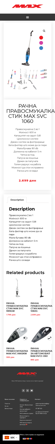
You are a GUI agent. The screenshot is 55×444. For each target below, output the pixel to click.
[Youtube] (31, 390)
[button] (27, 17)
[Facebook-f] (23, 390)
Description (17, 200)
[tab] (17, 200)
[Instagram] (27, 390)
